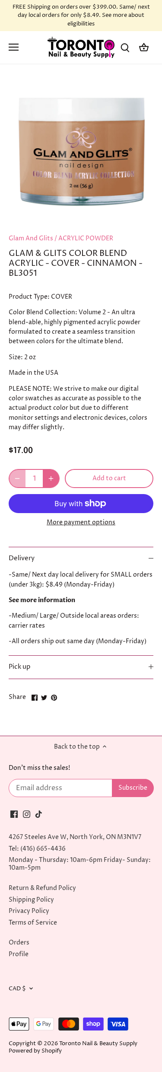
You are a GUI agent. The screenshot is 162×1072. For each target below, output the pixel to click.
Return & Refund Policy (42, 888)
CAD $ (17, 989)
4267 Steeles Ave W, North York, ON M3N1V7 (75, 837)
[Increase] (51, 478)
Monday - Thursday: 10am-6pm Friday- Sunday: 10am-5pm (80, 864)
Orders (19, 942)
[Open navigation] (14, 47)
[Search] (124, 47)
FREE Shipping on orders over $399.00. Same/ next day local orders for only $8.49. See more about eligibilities (81, 15)
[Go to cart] (144, 47)
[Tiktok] (38, 814)
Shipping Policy (31, 900)
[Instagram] (26, 814)
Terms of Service (33, 923)
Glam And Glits (31, 238)
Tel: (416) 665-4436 (37, 849)
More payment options (81, 522)
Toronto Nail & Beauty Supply (98, 1043)
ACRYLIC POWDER (85, 238)
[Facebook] (14, 814)
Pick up (19, 667)
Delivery (22, 558)
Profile (19, 954)
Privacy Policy (29, 911)
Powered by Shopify (35, 1051)
